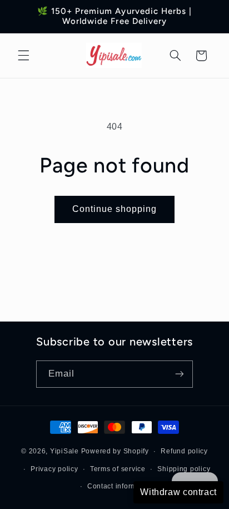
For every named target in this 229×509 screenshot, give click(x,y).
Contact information (120, 486)
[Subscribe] (179, 374)
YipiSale (64, 451)
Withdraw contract (178, 492)
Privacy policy (54, 469)
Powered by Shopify (115, 451)
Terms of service (118, 469)
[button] (23, 55)
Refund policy (184, 451)
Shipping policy (183, 469)
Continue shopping (114, 209)
